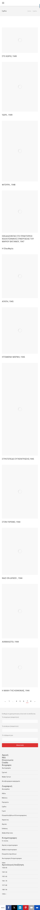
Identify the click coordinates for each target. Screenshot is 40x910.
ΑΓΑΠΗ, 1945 (7, 301)
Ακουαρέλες (6, 789)
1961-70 (4, 881)
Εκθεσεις (5, 828)
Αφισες (4, 824)
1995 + (4, 894)
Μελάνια (4, 798)
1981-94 (4, 889)
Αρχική (5, 755)
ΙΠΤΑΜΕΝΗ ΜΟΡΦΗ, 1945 (13, 357)
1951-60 (4, 876)
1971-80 (4, 885)
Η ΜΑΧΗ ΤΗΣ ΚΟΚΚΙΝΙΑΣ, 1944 (15, 690)
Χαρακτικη (5, 820)
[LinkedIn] (20, 907)
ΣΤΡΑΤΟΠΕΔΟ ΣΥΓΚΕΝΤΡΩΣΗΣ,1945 (18, 459)
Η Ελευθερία (7, 248)
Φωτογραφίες (6, 768)
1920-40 (4, 867)
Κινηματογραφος (9, 838)
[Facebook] (8, 907)
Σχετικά (4, 772)
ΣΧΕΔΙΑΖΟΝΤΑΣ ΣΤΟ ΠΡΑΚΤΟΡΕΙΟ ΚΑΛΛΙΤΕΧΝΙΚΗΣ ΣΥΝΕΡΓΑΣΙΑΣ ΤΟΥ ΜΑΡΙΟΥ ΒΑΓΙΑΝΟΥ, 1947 (18, 239)
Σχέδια (4, 806)
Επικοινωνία (7, 760)
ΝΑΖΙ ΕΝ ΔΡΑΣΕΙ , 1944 (12, 578)
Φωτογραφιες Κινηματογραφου (12, 858)
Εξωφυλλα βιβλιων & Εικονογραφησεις (14, 815)
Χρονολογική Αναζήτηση (13, 865)
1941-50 (4, 872)
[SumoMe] (37, 907)
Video (3, 863)
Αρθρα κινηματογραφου (9, 849)
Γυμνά (4, 811)
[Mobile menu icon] (3, 3)
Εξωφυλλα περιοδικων (9, 854)
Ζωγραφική (7, 786)
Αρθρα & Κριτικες (7, 833)
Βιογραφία (6, 765)
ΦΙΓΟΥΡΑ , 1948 (8, 185)
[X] (14, 907)
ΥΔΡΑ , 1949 (7, 115)
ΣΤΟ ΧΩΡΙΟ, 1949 (9, 56)
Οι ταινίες (5, 841)
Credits (5, 762)
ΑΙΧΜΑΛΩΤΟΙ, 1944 (10, 642)
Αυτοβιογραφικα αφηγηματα (11, 781)
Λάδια (4, 793)
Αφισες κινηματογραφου (10, 845)
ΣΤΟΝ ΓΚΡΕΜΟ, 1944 (11, 522)
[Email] (31, 907)
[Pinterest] (26, 907)
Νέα (4, 757)
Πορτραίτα (5, 802)
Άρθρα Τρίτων (6, 777)
